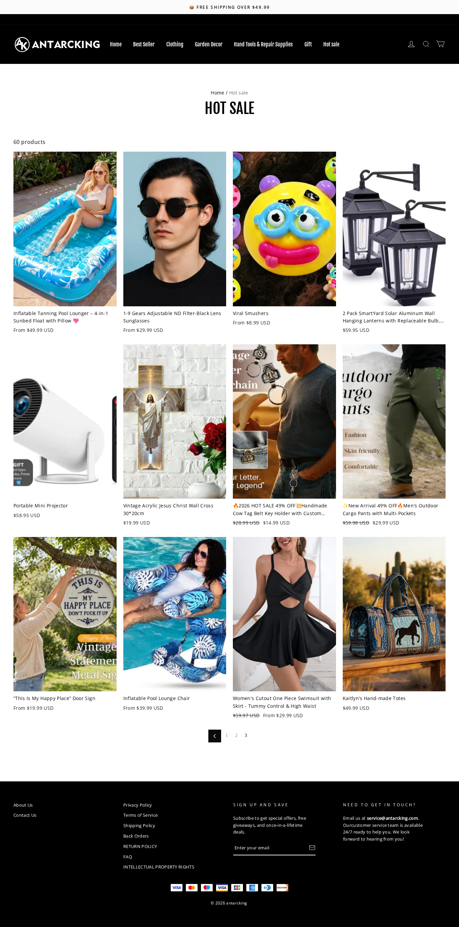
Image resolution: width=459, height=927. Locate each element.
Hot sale (331, 44)
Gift (308, 44)
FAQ (127, 857)
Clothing (174, 44)
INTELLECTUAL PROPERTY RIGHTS (158, 867)
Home (116, 44)
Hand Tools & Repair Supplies (263, 44)
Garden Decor (208, 44)
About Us (23, 805)
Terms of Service (140, 815)
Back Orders (136, 836)
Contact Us (24, 815)
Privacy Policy (137, 805)
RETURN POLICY (140, 846)
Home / (219, 92)
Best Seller (144, 44)
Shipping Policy (139, 825)
